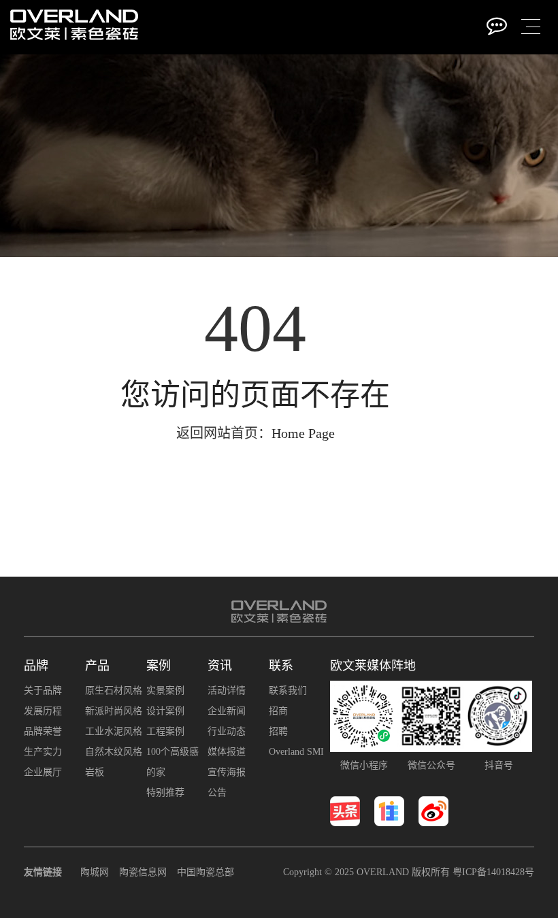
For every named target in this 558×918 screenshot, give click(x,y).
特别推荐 (165, 792)
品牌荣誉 (43, 731)
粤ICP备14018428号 (493, 872)
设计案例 (165, 711)
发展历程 (43, 711)
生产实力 (43, 752)
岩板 (94, 772)
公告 (217, 792)
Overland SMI (296, 752)
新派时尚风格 (113, 711)
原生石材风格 (113, 690)
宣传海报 (227, 772)
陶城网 (94, 872)
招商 (278, 711)
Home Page (303, 433)
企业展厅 (43, 772)
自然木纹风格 (113, 752)
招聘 (278, 731)
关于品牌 (43, 690)
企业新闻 (227, 711)
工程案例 (165, 731)
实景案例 (165, 690)
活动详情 (227, 690)
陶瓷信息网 (143, 872)
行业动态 (227, 731)
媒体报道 (227, 752)
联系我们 (288, 690)
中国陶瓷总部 (205, 872)
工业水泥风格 (113, 731)
